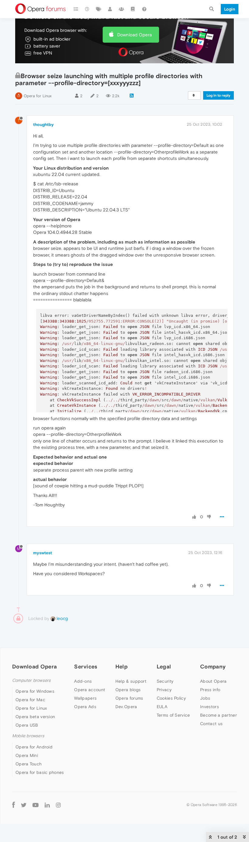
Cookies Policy (171, 698)
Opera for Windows (34, 691)
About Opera (213, 681)
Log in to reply (218, 95)
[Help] (144, 9)
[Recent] (87, 9)
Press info (210, 689)
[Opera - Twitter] (23, 804)
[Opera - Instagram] (58, 804)
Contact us (211, 723)
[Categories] (76, 9)
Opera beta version (35, 716)
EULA (162, 706)
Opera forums (129, 698)
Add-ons (83, 681)
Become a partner (218, 715)
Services (85, 666)
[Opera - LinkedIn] (47, 804)
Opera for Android (34, 746)
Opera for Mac (30, 699)
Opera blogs (128, 689)
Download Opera (134, 34)
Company (213, 666)
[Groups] (121, 9)
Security (165, 681)
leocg (61, 618)
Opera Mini (26, 755)
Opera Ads (85, 706)
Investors (209, 706)
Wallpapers (85, 698)
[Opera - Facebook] (13, 805)
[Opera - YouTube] (35, 804)
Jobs (205, 698)
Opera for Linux (38, 96)
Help (121, 666)
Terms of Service (173, 715)
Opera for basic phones (39, 772)
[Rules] (133, 9)
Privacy (164, 689)
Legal (164, 666)
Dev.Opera (126, 706)
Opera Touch (28, 763)
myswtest (42, 552)
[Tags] (98, 9)
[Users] (110, 9)
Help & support (130, 681)
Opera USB (26, 725)
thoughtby (43, 124)
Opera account (89, 689)
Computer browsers (31, 680)
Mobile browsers (28, 735)
